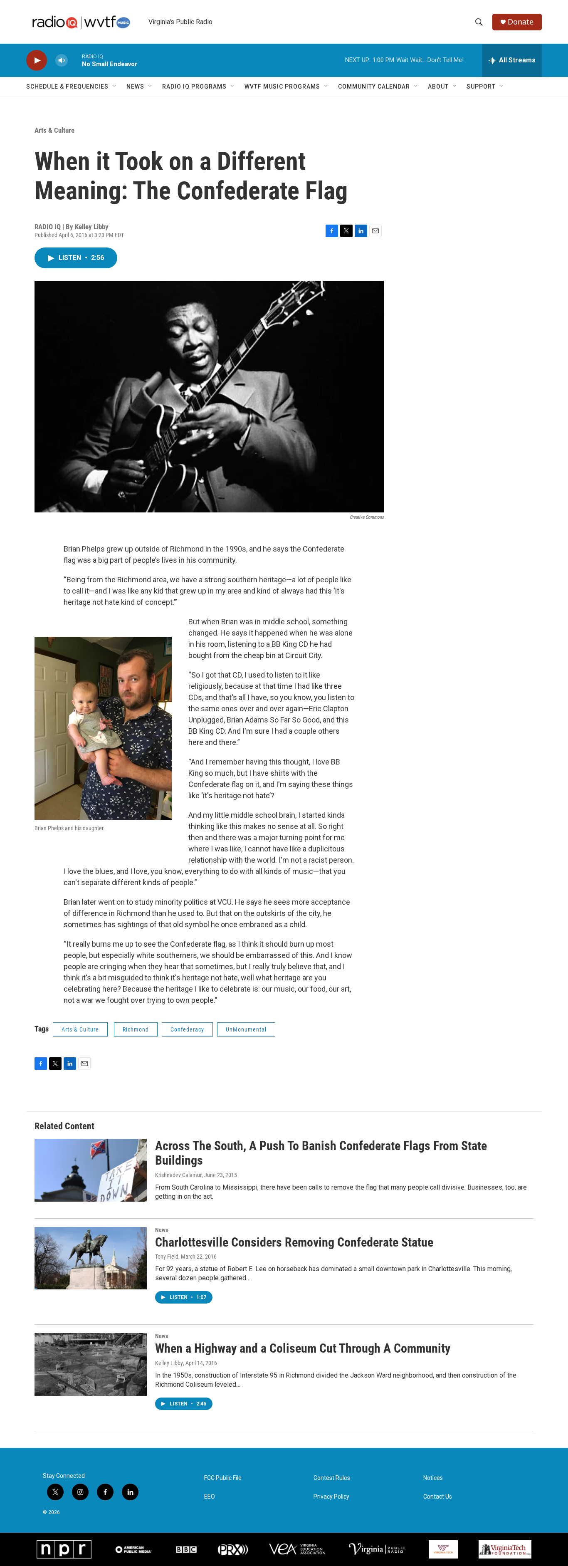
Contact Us (437, 1497)
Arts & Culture (54, 130)
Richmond (136, 1029)
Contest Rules (332, 1478)
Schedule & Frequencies (67, 86)
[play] (36, 60)
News (135, 86)
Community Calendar (374, 86)
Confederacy (187, 1029)
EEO (209, 1497)
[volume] (61, 60)
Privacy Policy (331, 1497)
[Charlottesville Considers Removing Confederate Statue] (91, 1258)
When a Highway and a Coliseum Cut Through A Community (302, 1348)
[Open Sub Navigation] (114, 86)
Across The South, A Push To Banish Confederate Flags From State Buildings (321, 1153)
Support (481, 86)
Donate (520, 21)
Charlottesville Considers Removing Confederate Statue (294, 1242)
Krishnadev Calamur (178, 1175)
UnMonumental (246, 1029)
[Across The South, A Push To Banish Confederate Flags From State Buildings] (91, 1170)
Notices (433, 1478)
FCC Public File (223, 1478)
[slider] (75, 60)
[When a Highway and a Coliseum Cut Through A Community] (91, 1364)
